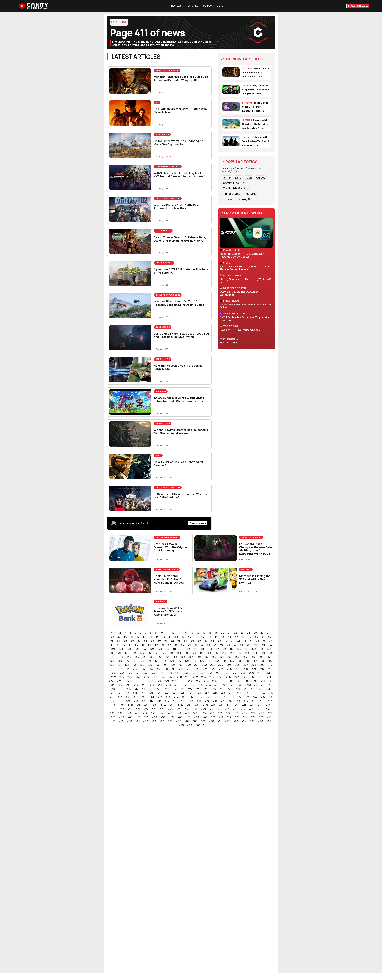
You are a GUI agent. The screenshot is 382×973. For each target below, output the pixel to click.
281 (183, 681)
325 (198, 689)
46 (229, 636)
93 (208, 644)
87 (169, 644)
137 (202, 652)
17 (204, 632)
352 (246, 693)
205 (229, 665)
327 (214, 689)
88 (176, 644)
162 (229, 656)
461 (138, 717)
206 (237, 665)
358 (127, 697)
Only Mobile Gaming (235, 188)
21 (229, 632)
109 (160, 648)
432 (227, 709)
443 (153, 713)
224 (213, 669)
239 (170, 673)
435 (251, 709)
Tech (248, 177)
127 (127, 652)
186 (247, 660)
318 (144, 689)
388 (199, 701)
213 (127, 669)
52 (269, 636)
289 (247, 681)
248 (243, 673)
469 (204, 717)
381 (143, 701)
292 (271, 681)
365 (184, 697)
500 (197, 725)
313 (270, 685)
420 (129, 709)
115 (203, 648)
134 (179, 652)
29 (118, 636)
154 (167, 656)
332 (253, 689)
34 (150, 636)
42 (202, 636)
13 (179, 632)
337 (127, 693)
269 (253, 677)
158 (199, 656)
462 (146, 717)
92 (202, 644)
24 (248, 632)
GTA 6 (227, 177)
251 (268, 673)
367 (200, 697)
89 (182, 644)
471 (221, 717)
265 (220, 677)
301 (176, 685)
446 (178, 713)
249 (251, 673)
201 (196, 665)
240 (177, 673)
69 (219, 640)
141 (232, 652)
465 (171, 717)
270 (261, 677)
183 (224, 660)
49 (249, 636)
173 (149, 660)
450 (211, 713)
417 (268, 705)
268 (244, 677)
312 (263, 685)
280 (174, 681)
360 (144, 697)
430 (211, 709)
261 (187, 677)
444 (161, 713)
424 (162, 709)
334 (268, 689)
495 (252, 721)
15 (191, 632)
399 (122, 705)
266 (228, 677)
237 (154, 673)
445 (169, 713)
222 (197, 669)
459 (121, 717)
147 (114, 656)
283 (198, 681)
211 (112, 669)
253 (121, 677)
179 (194, 660)
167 (268, 656)
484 (162, 721)
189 (270, 660)
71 (232, 640)
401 (138, 705)
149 (129, 656)
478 (113, 721)
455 (253, 713)
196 (157, 665)
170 (127, 660)
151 (144, 656)
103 (113, 648)
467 (188, 717)
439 (120, 713)
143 (247, 652)
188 (263, 660)
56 (132, 640)
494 (243, 721)
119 (231, 648)
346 (198, 693)
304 (200, 685)
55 (125, 640)
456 (261, 713)
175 (164, 660)
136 (194, 652)
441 (136, 713)
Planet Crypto (231, 193)
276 (143, 681)
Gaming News (246, 199)
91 (195, 644)
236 (146, 673)
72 (238, 640)
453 (236, 713)
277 (151, 681)
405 (171, 705)
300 (168, 685)
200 (188, 665)
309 (241, 685)
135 (187, 652)
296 (136, 685)
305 (208, 685)
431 (220, 709)
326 (206, 689)
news (124, 22)
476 (261, 717)
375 (262, 697)
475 (253, 717)
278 (159, 681)
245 (218, 673)
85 (156, 644)
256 (146, 677)
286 (223, 681)
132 (164, 652)
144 (255, 652)
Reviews (176, 5)
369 (216, 697)
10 (161, 632)
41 (196, 636)
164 (245, 656)
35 (157, 636)
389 (206, 701)
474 (245, 717)
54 (118, 640)
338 (135, 693)
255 (138, 677)
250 (259, 673)
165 (253, 656)
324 (190, 689)
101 (263, 644)
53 (111, 640)
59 (152, 640)
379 (128, 701)
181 (209, 660)
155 (175, 656)
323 (182, 689)
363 (167, 697)
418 (114, 709)
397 (270, 701)
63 (178, 640)
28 (112, 636)
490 (211, 721)
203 (212, 665)
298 (152, 685)
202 (204, 665)
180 (202, 660)
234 (130, 673)
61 (165, 640)
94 (215, 644)
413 (237, 705)
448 (195, 713)
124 (269, 648)
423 (154, 709)
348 (214, 693)
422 (146, 709)
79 (117, 644)
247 (235, 673)
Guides (207, 5)
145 (263, 652)
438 (112, 713)
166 (260, 656)
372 (239, 697)
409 (205, 705)
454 (244, 713)
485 (170, 721)
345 (190, 693)
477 (269, 717)
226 (229, 669)
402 (146, 705)
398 (114, 705)
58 (145, 640)
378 (120, 701)
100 (255, 644)
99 (248, 644)
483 (153, 721)
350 (230, 693)
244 (210, 673)
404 (163, 705)
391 (222, 701)
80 (123, 644)
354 (262, 693)
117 (217, 648)
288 (239, 681)
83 (143, 644)
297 (144, 685)
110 (167, 648)
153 (160, 656)
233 (122, 673)
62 (172, 640)
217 (158, 669)
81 (130, 644)
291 (263, 681)
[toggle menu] (14, 6)
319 (151, 689)
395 (254, 701)
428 (195, 709)
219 (173, 669)
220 (181, 669)
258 (163, 677)
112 (181, 648)
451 (220, 713)
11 (167, 632)
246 (227, 673)
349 (222, 693)
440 (128, 713)
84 (149, 644)
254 (129, 677)
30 (125, 636)
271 (269, 677)
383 (159, 701)
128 (134, 652)
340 (150, 693)
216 (150, 669)
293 (112, 685)
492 (227, 721)
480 (129, 721)
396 (262, 701)
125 (111, 652)
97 (235, 644)
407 (188, 705)
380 (135, 701)
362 (159, 697)
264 (211, 677)
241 (186, 673)
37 (170, 636)
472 (229, 717)
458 (113, 717)
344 (182, 693)
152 (152, 656)
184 (232, 660)
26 (262, 632)
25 (255, 632)
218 (166, 669)
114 (195, 648)
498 (181, 725)
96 (228, 644)
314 (114, 689)
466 (179, 717)
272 (111, 681)
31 (132, 636)
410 (213, 705)
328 (222, 689)
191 (119, 665)
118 (224, 648)
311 (256, 685)
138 (209, 652)
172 (142, 660)
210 (270, 665)
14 (185, 632)
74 (251, 640)
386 (183, 701)
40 (189, 636)
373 (247, 697)
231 (269, 669)
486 (178, 721)
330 (238, 689)
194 (142, 665)
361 (152, 697)
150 (137, 656)
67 (205, 640)
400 (130, 705)
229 (253, 669)
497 (269, 721)
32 (138, 636)
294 (120, 685)
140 (224, 652)
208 (253, 665)
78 (110, 644)
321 (167, 689)
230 (261, 669)
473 (237, 717)
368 (208, 697)
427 (187, 709)
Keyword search (197, 523)
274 (127, 681)
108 (152, 648)
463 (154, 717)
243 (202, 673)
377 (112, 701)
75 (257, 640)
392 (230, 701)
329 (230, 689)
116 (210, 648)
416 (260, 705)
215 (143, 669)
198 (173, 665)
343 (174, 693)
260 (179, 677)
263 (203, 677)
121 (246, 648)
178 (187, 660)
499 (189, 725)
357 (120, 697)
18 (210, 632)
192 (127, 665)
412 (229, 705)
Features (192, 5)
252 (113, 677)
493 (235, 721)
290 (255, 681)
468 (196, 717)
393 (238, 701)
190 (112, 665)
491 (219, 721)
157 (191, 656)
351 (239, 693)
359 (136, 697)
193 (134, 665)
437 (268, 709)
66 (199, 640)
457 (270, 713)
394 (246, 701)
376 (270, 697)
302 (184, 685)
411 (221, 705)
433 (235, 709)
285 (214, 681)
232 (114, 673)
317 (136, 689)
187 (255, 660)
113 (188, 648)
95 (221, 644)
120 (239, 648)
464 (162, 717)
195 (150, 665)
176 (172, 660)
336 (119, 693)
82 (136, 644)
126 (119, 652)
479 (121, 721)
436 (260, 709)
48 (243, 636)
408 (197, 705)
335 (111, 693)
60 (159, 640)
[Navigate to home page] (33, 6)
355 (270, 693)
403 (155, 705)
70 (225, 640)
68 (212, 640)
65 (192, 640)
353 (254, 693)
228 (245, 669)
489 (203, 721)
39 (183, 636)
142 (239, 652)
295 (128, 685)
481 (137, 721)
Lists (220, 5)
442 (144, 713)
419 (122, 709)
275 (135, 681)
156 (183, 656)
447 (186, 713)
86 (163, 644)
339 (142, 693)
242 (194, 673)
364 (175, 697)
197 (165, 665)
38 (176, 636)
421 (138, 709)
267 (236, 677)
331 (245, 689)
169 (120, 660)
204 (220, 665)
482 (145, 721)
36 (163, 636)
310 (249, 685)
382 (151, 701)
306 (216, 685)
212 (120, 669)
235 (138, 673)
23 (242, 632)
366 (192, 697)
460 (129, 717)
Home (114, 22)
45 (223, 636)
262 (195, 677)
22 (235, 632)
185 (240, 660)
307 (225, 685)
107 (144, 648)
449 (203, 713)
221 (189, 669)
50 (256, 636)
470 (213, 717)
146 (270, 652)
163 (237, 656)
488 (195, 721)
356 (111, 697)
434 (243, 709)
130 (150, 652)
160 (214, 656)
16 (198, 632)
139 (216, 652)
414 (244, 705)
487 (187, 721)
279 (166, 681)
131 (157, 652)
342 (166, 693)
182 (217, 660)
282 (190, 681)
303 (192, 685)
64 (185, 640)
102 (270, 644)
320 (159, 689)
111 (174, 648)
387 (191, 701)
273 (119, 681)
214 (135, 669)
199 (180, 665)
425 (170, 709)
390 (214, 701)
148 (121, 656)
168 (112, 660)
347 (206, 693)
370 (224, 697)
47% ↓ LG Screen (358, 6)
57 (138, 640)
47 (236, 636)
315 (121, 689)
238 (162, 673)
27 (268, 632)
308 (233, 685)
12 (173, 632)
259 (171, 677)
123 (261, 648)
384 (167, 701)
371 (232, 697)
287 (231, 681)
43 (209, 636)
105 (129, 648)
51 (263, 636)
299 (160, 685)
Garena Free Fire (233, 183)
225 (221, 669)
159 (206, 656)
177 (179, 660)
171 (135, 660)
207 (245, 665)
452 (228, 713)
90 (189, 644)
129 (142, 652)
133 (171, 652)
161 (222, 656)
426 (179, 709)
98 (241, 644)
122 (254, 648)
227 (237, 669)
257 (155, 677)
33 (144, 636)
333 (261, 689)
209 (262, 665)
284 (206, 681)
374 (255, 697)
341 (158, 693)
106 (136, 648)
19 (216, 632)
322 (174, 689)
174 (157, 660)
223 (205, 669)
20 (222, 632)
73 (244, 640)
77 (270, 640)
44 (216, 636)
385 (175, 701)
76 (264, 640)
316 (129, 689)
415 (252, 705)
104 (121, 648)
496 (260, 721)
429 (203, 709)
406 (180, 705)
